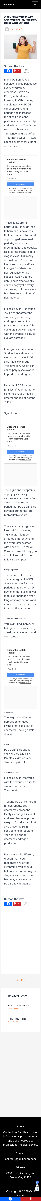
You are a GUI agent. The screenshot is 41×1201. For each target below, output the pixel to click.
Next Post (20, 980)
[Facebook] (8, 71)
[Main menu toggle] (35, 4)
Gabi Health (8, 4)
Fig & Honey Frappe (17, 1019)
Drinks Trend (12, 1009)
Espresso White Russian (18, 1005)
